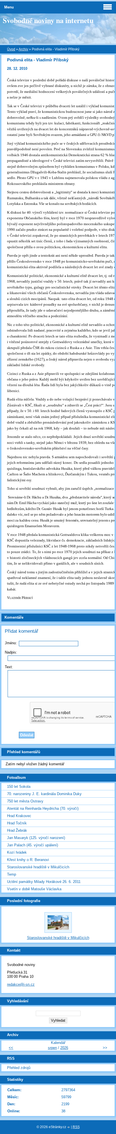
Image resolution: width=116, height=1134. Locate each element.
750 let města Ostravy (25, 801)
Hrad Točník (17, 823)
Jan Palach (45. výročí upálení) (32, 845)
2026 (64, 1048)
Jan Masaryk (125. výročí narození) (36, 838)
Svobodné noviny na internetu (48, 20)
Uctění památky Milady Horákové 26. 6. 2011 (44, 882)
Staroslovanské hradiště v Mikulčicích (38, 867)
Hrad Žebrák (17, 830)
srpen (52, 1048)
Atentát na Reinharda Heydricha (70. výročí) (43, 808)
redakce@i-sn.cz (21, 984)
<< (11, 1048)
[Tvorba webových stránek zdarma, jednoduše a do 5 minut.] (69, 1127)
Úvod (11, 49)
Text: (9, 667)
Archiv (23, 49)
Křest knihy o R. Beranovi (28, 860)
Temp (11, 874)
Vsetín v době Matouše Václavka (34, 889)
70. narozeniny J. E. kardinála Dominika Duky (44, 794)
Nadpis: (11, 652)
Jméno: (11, 643)
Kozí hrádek (17, 852)
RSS (76, 1127)
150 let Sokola (18, 786)
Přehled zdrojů (18, 1068)
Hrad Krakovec (19, 816)
